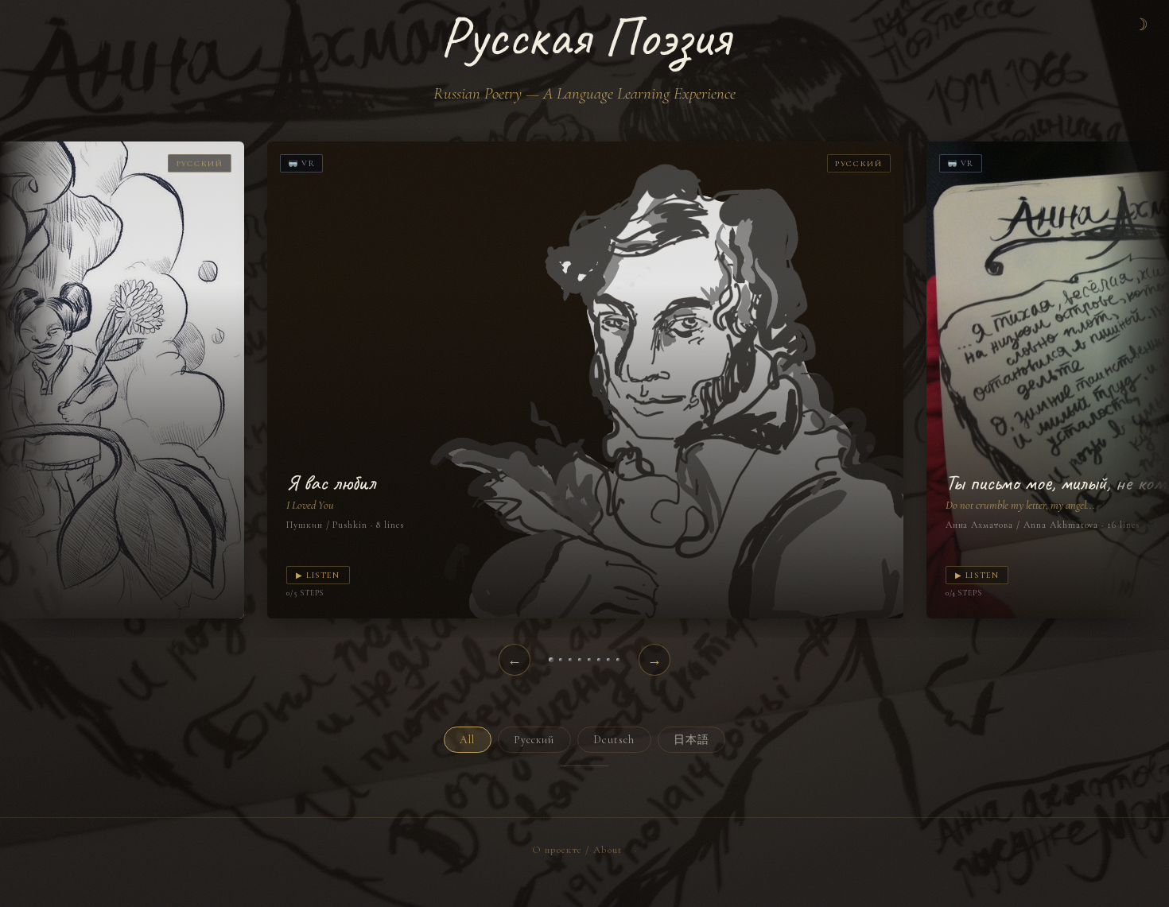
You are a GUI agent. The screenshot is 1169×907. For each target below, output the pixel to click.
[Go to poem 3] (570, 659)
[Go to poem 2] (560, 659)
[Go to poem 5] (589, 659)
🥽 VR (301, 163)
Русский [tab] (534, 739)
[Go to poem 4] (579, 659)
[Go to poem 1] (551, 659)
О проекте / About (577, 849)
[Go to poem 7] (608, 659)
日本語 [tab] (691, 739)
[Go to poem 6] (598, 659)
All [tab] (467, 739)
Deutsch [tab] (614, 739)
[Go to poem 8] (617, 659)
